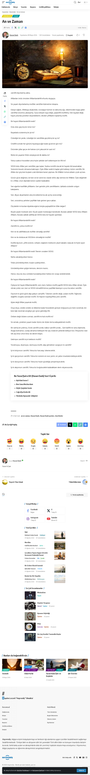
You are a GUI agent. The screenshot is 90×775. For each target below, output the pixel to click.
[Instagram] (35, 519)
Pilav (39, 624)
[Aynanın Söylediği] (30, 616)
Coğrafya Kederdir (23, 392)
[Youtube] (55, 519)
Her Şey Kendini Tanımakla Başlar (49, 634)
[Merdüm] (59, 545)
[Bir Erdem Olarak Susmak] (59, 568)
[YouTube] (80, 757)
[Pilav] (30, 627)
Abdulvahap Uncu (30, 579)
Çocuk (42, 558)
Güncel (39, 606)
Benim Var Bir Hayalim (32, 576)
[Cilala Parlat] (34, 665)
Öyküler (39, 616)
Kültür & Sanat (30, 670)
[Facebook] (35, 511)
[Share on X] (15, 27)
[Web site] (87, 460)
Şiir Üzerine (72, 673)
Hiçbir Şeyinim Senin (24, 388)
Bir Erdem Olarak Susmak (34, 565)
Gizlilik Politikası (23, 770)
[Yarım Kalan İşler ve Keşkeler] (56, 665)
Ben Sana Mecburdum (24, 384)
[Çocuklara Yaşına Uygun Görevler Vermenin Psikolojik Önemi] (59, 556)
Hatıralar (40, 627)
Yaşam (16, 16)
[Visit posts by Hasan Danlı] (5, 35)
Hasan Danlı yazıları (47, 416)
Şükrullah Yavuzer (30, 569)
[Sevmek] (12, 665)
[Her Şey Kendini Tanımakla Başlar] (30, 637)
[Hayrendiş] (10, 2)
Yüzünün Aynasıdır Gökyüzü (27, 396)
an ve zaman (25, 416)
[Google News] (83, 757)
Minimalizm (41, 592)
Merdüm (28, 542)
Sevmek (5, 673)
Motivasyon (40, 579)
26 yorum (47, 616)
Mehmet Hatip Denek (31, 535)
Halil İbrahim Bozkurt (31, 545)
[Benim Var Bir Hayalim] (59, 579)
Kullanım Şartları (38, 770)
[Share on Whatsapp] (18, 27)
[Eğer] (59, 535)
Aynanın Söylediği (43, 613)
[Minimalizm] (30, 595)
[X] (55, 511)
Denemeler (7, 16)
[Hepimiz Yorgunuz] (30, 606)
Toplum (45, 606)
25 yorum (46, 637)
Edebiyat (42, 535)
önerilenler (59, 416)
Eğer (26, 532)
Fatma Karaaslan (30, 558)
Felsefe (40, 569)
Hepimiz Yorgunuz (43, 603)
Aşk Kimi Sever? (22, 380)
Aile (38, 558)
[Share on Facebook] (12, 27)
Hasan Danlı (14, 35)
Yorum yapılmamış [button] (78, 495)
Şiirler (41, 545)
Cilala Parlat (28, 673)
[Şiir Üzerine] (78, 665)
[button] (81, 770)
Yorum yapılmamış (58, 35)
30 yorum (52, 606)
